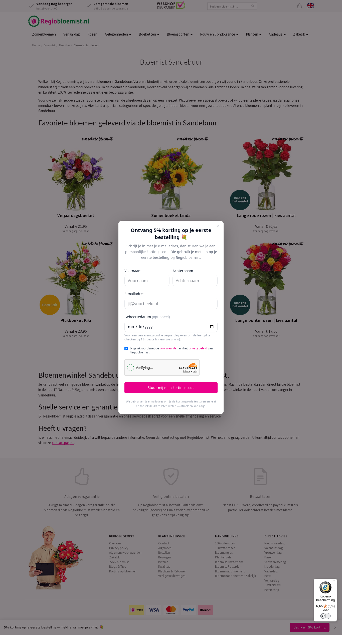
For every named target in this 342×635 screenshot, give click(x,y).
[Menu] (334, 582)
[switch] (325, 616)
